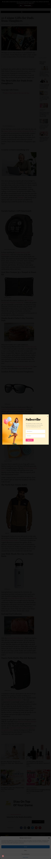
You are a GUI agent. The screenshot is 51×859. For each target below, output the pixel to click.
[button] (49, 838)
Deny (25, 850)
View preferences (25, 854)
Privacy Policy (25, 857)
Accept (25, 846)
